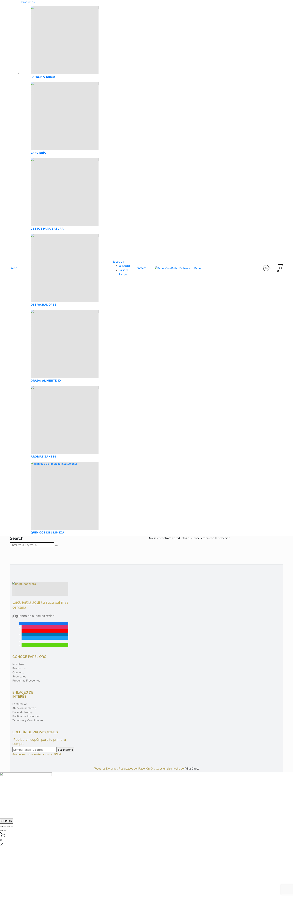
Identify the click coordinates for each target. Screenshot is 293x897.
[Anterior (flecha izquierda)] (1, 830)
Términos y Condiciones (27, 720)
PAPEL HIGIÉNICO (43, 76)
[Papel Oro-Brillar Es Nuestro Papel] (178, 268)
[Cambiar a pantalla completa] (5, 826)
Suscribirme (65, 749)
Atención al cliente (24, 708)
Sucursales (19, 676)
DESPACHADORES (43, 304)
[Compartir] (8, 826)
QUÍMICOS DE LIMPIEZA (47, 532)
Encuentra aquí (26, 602)
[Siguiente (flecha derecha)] (5, 830)
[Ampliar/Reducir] (1, 826)
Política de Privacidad (26, 716)
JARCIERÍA (38, 152)
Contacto (18, 672)
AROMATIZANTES (43, 456)
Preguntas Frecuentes (26, 680)
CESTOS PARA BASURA (47, 228)
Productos (19, 668)
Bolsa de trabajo (22, 712)
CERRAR (6, 821)
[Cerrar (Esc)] (12, 826)
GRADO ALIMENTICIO (46, 380)
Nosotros (18, 664)
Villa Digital (192, 768)
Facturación (19, 704)
